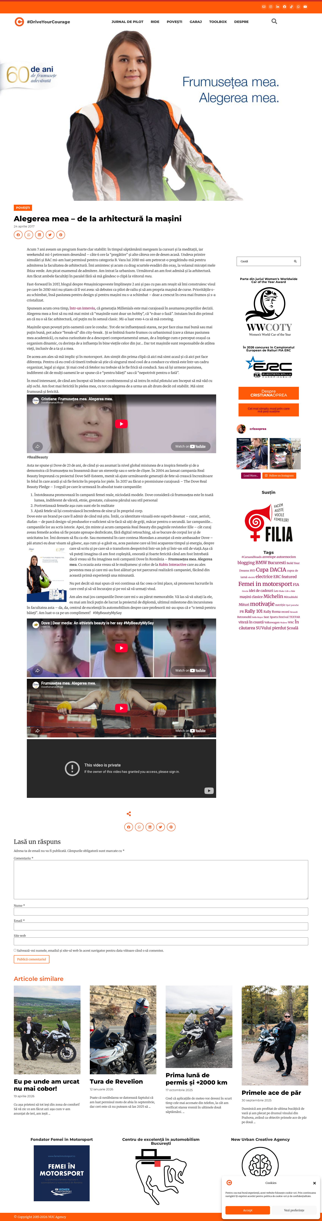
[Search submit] (295, 261)
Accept (247, 1210)
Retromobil (244, 617)
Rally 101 (254, 611)
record (285, 611)
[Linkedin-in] (278, 7)
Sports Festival (279, 617)
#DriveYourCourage (48, 21)
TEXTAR (294, 617)
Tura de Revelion (116, 1081)
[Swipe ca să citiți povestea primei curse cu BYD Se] (252, 453)
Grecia (245, 591)
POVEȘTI (23, 208)
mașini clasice (251, 597)
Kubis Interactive (172, 564)
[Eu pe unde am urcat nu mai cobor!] (47, 1029)
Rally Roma (272, 612)
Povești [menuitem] (174, 22)
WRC (291, 622)
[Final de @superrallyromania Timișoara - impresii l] (285, 453)
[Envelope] (264, 7)
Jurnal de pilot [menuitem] (127, 22)
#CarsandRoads (252, 557)
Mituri (244, 604)
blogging (246, 562)
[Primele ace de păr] (275, 1035)
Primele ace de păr (271, 1092)
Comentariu (23, 858)
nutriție (280, 605)
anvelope (269, 557)
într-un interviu (82, 308)
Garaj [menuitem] (196, 22)
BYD (252, 570)
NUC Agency (57, 1217)
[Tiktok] (291, 7)
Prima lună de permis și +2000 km (196, 1078)
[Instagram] (271, 7)
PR (242, 612)
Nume (19, 905)
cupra (290, 570)
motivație (262, 604)
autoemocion (286, 557)
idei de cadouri (261, 591)
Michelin (273, 596)
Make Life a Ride (287, 591)
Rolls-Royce (257, 617)
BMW (261, 562)
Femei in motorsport (265, 583)
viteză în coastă (251, 622)
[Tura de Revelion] (123, 1029)
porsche (295, 605)
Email (19, 920)
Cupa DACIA (271, 570)
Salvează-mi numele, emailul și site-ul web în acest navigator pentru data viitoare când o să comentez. (90, 950)
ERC (277, 576)
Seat (266, 617)
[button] (314, 1183)
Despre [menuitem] (241, 22)
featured (289, 576)
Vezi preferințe (294, 1210)
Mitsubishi (291, 597)
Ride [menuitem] (155, 22)
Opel (288, 605)
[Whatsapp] (298, 7)
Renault (294, 612)
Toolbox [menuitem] (218, 22)
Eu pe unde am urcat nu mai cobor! (46, 1085)
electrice (264, 576)
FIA (296, 584)
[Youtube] (305, 7)
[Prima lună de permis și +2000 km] (199, 1026)
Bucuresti (277, 562)
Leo (276, 591)
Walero (283, 622)
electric (251, 577)
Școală (292, 628)
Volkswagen (272, 622)
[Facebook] (285, 7)
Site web (20, 935)
